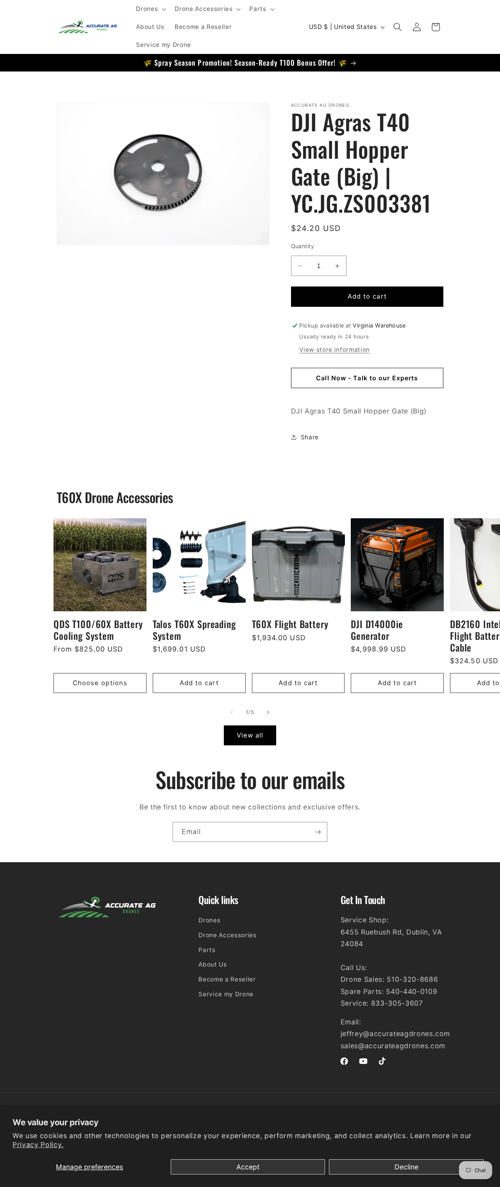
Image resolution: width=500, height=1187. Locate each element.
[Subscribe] (317, 832)
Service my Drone (226, 994)
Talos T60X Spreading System (194, 629)
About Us (212, 964)
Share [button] (310, 437)
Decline (406, 1167)
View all (250, 735)
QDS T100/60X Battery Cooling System (98, 629)
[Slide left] (232, 712)
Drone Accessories (227, 935)
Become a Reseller (226, 979)
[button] (150, 9)
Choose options (100, 683)
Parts (206, 950)
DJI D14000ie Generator (377, 629)
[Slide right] (268, 712)
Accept (247, 1167)
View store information (334, 349)
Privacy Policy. (38, 1144)
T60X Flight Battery (290, 624)
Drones (209, 920)
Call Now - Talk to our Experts (367, 378)
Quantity (302, 246)
